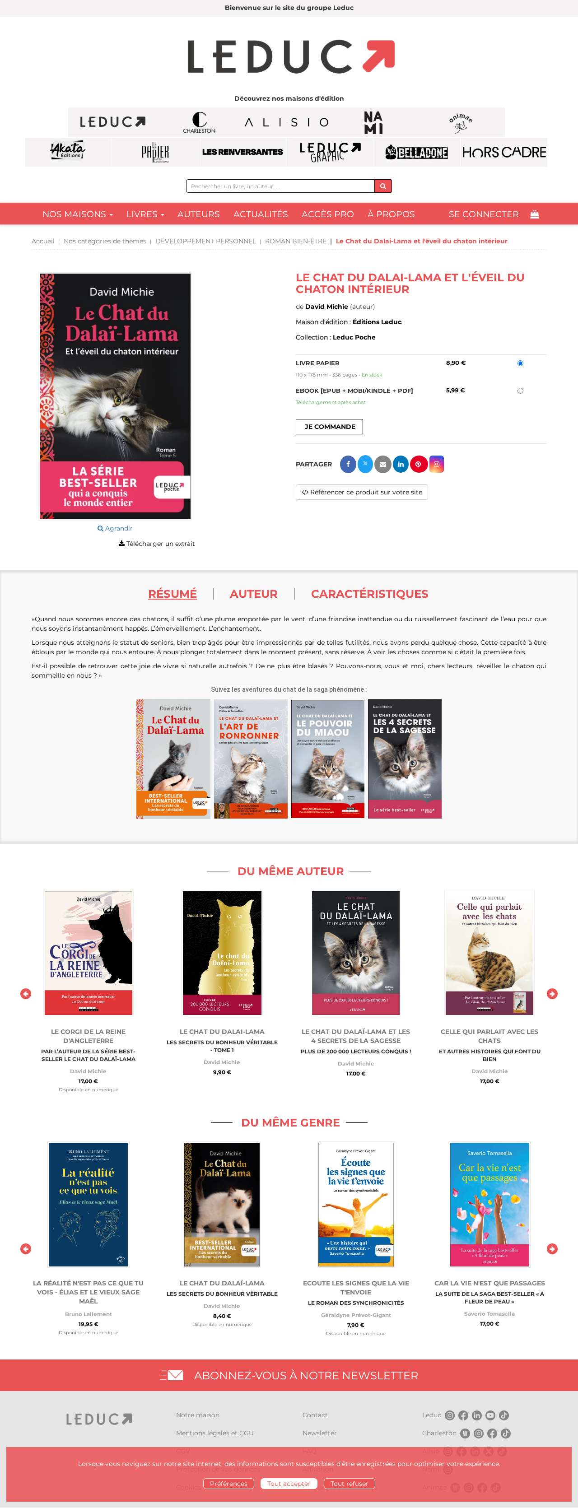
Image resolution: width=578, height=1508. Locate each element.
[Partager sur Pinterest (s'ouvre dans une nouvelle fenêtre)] (419, 464)
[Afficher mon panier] (534, 214)
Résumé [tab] (172, 593)
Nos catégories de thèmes (105, 241)
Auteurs (198, 214)
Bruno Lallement (88, 1314)
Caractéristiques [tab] (370, 593)
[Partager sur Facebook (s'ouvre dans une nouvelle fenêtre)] (348, 464)
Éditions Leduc (377, 322)
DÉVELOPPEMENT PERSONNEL (205, 241)
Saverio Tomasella (489, 1313)
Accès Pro (328, 214)
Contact (315, 1415)
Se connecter (484, 214)
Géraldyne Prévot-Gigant (356, 1315)
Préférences (228, 1484)
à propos (391, 214)
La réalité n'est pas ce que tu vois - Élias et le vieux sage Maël (88, 1292)
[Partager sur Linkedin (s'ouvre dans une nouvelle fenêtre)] (401, 464)
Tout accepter (289, 1484)
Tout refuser (349, 1484)
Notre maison (197, 1415)
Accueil (43, 241)
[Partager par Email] (383, 464)
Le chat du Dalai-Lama (222, 1032)
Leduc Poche (354, 337)
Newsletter (320, 1433)
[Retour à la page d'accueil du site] (289, 58)
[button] (115, 396)
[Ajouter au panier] (329, 426)
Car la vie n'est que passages (489, 1283)
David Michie (326, 307)
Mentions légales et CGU (215, 1433)
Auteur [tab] (254, 593)
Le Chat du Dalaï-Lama (222, 1283)
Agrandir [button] (118, 528)
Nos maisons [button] (75, 214)
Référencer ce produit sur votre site (365, 492)
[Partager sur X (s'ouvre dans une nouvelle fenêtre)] (365, 464)
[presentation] (25, 993)
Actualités (260, 214)
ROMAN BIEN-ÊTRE (295, 241)
